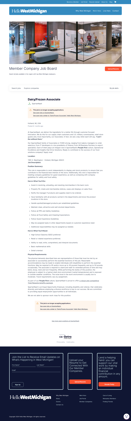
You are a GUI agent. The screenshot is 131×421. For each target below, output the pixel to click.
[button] (126, 416)
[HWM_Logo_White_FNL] (29, 9)
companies (31, 88)
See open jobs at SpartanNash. (43, 113)
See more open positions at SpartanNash (65, 321)
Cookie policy (70, 342)
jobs (16, 88)
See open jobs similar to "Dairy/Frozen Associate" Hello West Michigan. (57, 115)
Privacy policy (61, 342)
